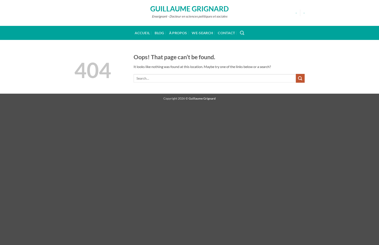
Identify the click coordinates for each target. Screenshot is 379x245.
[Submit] (300, 78)
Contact (226, 33)
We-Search (202, 33)
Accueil (142, 33)
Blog (159, 33)
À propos (178, 33)
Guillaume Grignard (189, 8)
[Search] (242, 33)
